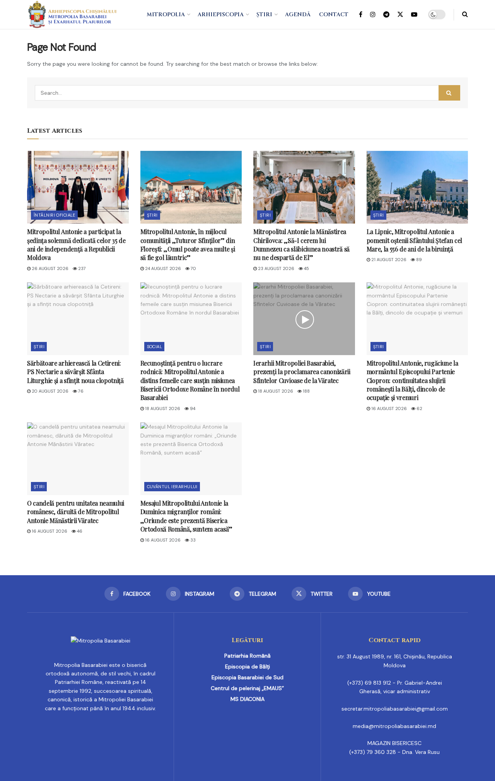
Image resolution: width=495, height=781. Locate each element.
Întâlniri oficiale (54, 215)
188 (306, 391)
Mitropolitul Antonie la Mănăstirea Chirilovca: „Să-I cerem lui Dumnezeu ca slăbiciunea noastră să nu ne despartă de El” (301, 244)
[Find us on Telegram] (386, 14)
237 (81, 268)
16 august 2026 (388, 408)
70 (192, 268)
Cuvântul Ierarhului (172, 486)
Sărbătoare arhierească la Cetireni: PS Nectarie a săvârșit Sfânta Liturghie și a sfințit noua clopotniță (75, 372)
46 (79, 531)
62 (418, 408)
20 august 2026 (49, 391)
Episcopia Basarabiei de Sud (247, 677)
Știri (264, 14)
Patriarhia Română (247, 655)
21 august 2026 (388, 259)
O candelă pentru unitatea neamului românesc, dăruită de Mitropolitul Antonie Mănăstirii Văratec (75, 512)
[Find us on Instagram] (373, 14)
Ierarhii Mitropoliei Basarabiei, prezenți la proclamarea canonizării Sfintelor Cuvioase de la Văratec (301, 372)
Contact (333, 14)
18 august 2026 (162, 408)
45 (306, 268)
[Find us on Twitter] (400, 14)
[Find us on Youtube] (414, 14)
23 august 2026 (275, 268)
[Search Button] (465, 14)
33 (192, 540)
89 (418, 259)
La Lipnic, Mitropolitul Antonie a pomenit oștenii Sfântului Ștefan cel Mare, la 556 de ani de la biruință (414, 240)
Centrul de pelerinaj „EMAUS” (247, 688)
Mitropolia (166, 14)
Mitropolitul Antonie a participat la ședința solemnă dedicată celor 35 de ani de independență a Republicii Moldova (76, 244)
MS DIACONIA (247, 699)
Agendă (298, 14)
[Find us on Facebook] (360, 14)
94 (192, 408)
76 (80, 391)
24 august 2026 (162, 268)
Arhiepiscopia (221, 14)
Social (154, 346)
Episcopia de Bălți (247, 666)
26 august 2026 (49, 268)
